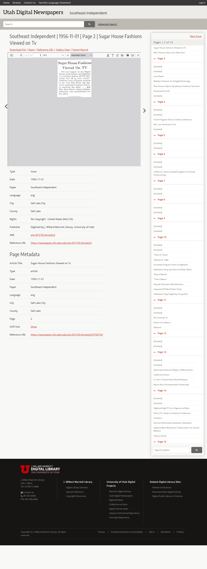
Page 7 (161, 180)
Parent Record (80, 49)
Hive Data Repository (119, 517)
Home (6, 2)
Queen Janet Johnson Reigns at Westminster (173, 369)
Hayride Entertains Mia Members (169, 284)
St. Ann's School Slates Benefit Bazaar (171, 379)
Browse (17, 2)
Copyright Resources (76, 496)
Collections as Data (118, 504)
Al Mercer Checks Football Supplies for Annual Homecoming (174, 173)
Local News (159, 76)
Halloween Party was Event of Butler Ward (172, 269)
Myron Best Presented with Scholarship (171, 384)
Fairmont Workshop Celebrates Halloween (173, 422)
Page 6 (161, 153)
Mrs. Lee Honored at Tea (165, 124)
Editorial (157, 327)
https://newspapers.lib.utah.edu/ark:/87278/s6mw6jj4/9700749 (67, 334)
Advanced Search (107, 24)
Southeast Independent (88, 13)
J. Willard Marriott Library (33, 479)
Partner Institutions (161, 487)
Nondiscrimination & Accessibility (127, 531)
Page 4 (161, 101)
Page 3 (161, 58)
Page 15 (162, 441)
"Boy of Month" (160, 274)
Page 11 (162, 299)
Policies (180, 531)
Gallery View (63, 49)
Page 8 (161, 199)
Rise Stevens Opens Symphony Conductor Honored (176, 86)
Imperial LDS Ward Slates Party (168, 289)
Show (34, 326)
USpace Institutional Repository (124, 513)
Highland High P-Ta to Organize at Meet (171, 408)
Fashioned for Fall (161, 91)
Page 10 (162, 237)
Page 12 (162, 333)
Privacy (101, 531)
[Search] (89, 24)
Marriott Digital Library (120, 491)
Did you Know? (160, 435)
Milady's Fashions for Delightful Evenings (172, 81)
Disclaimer (166, 531)
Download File (18, 49)
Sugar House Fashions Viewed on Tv (170, 47)
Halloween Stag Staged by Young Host (171, 294)
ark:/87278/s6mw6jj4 (43, 235)
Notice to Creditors (162, 322)
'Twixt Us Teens (161, 254)
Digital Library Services (77, 487)
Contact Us (30, 2)
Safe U (152, 531)
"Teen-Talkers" (160, 279)
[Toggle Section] (154, 58)
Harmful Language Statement (55, 2)
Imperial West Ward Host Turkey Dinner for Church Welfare (176, 429)
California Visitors (161, 374)
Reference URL (45, 49)
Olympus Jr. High (161, 259)
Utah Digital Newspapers (121, 495)
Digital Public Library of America (167, 496)
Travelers (158, 418)
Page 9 (161, 218)
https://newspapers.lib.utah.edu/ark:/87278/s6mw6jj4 (61, 242)
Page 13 (162, 352)
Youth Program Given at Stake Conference (173, 119)
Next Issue (196, 36)
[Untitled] (158, 66)
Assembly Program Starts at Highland (170, 264)
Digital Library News (118, 508)
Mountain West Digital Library (166, 491)
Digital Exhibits (116, 499)
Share (31, 49)
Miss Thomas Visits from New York (169, 52)
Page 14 (162, 390)
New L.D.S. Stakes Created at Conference (172, 413)
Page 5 (161, 135)
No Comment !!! (161, 317)
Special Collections (75, 491)
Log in (202, 2)
